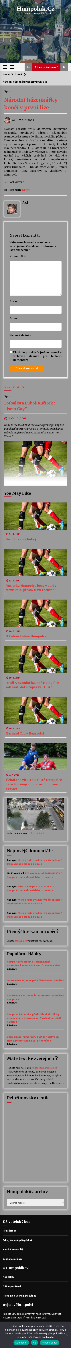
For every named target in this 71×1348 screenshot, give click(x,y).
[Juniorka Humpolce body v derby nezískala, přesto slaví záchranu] (35, 562)
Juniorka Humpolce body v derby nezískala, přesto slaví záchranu (31, 588)
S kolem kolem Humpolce (26, 636)
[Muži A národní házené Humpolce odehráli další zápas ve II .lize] (35, 659)
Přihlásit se (9, 1230)
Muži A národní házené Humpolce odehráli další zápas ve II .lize (32, 685)
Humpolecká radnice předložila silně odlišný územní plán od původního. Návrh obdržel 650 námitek (34, 1018)
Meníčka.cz (21, 940)
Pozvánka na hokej (21, 539)
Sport (8, 91)
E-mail (14, 318)
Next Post (11, 387)
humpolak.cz (36, 8)
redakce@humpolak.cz (44, 1067)
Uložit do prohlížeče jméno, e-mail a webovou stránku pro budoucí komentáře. (37, 356)
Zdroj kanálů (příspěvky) (17, 1240)
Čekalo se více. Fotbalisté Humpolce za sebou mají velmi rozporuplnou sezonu (34, 784)
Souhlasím (21, 1342)
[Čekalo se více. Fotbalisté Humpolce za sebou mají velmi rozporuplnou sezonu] (35, 756)
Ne (34, 1342)
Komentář (18, 256)
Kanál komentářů (13, 1249)
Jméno (14, 301)
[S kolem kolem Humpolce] (35, 613)
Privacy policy (50, 1342)
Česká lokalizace (13, 1259)
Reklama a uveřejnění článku (19, 1295)
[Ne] (66, 1335)
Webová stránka (20, 335)
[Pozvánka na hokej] (35, 516)
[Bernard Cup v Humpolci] (35, 710)
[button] (28, 67)
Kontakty (8, 1276)
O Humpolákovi (12, 1286)
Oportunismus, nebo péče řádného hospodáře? (35, 980)
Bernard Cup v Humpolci (25, 733)
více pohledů (37, 833)
